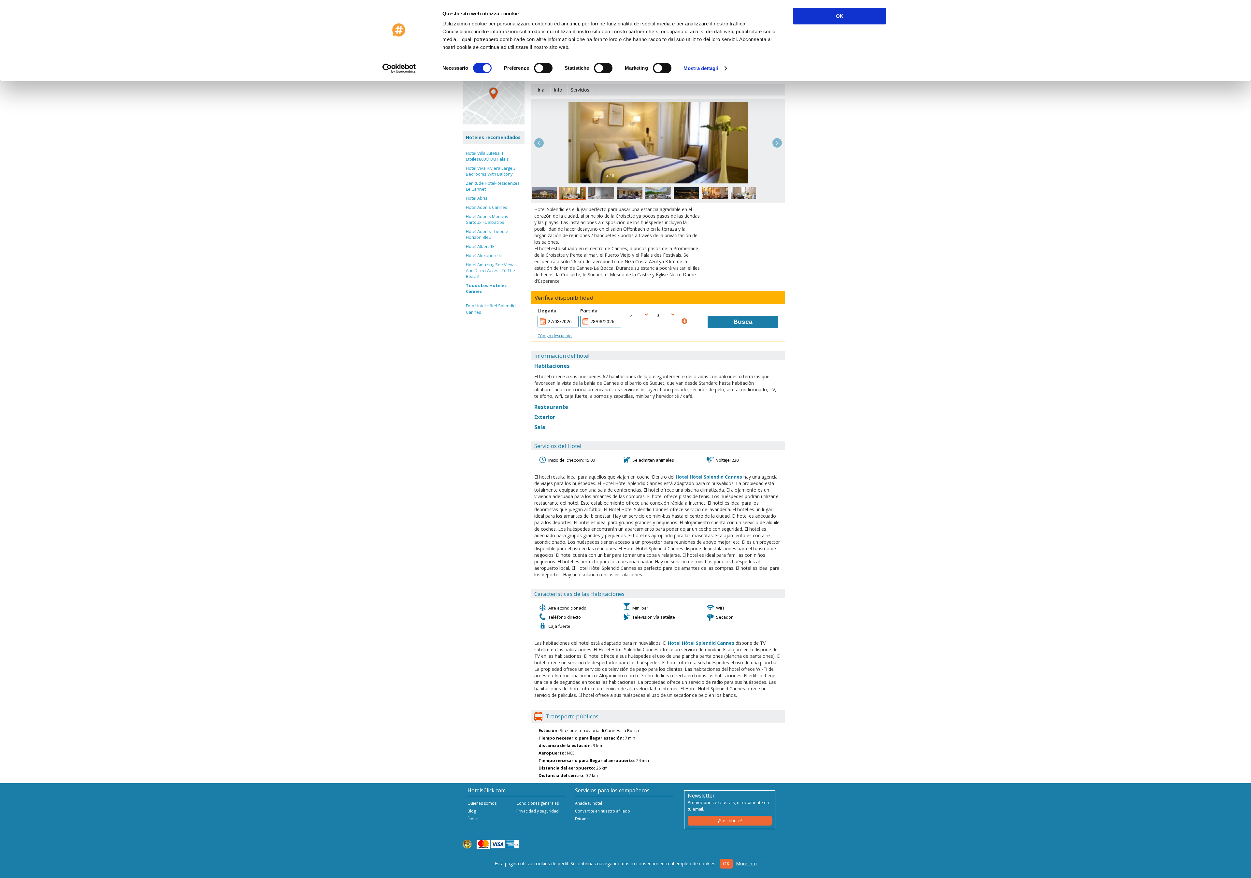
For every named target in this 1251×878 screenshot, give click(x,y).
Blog (471, 811)
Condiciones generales (537, 803)
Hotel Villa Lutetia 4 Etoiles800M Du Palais (487, 156)
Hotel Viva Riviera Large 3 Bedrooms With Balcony (491, 171)
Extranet (582, 819)
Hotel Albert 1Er (481, 246)
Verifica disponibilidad (564, 298)
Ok (726, 863)
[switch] (543, 68)
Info (558, 90)
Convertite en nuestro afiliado (602, 811)
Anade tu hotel (588, 803)
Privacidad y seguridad (537, 811)
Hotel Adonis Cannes (486, 207)
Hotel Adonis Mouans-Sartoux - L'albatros (488, 219)
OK (839, 16)
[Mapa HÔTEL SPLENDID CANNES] (494, 93)
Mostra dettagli (700, 68)
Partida (588, 311)
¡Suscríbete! (730, 820)
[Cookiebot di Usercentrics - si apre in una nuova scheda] (399, 68)
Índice (473, 819)
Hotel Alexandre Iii (484, 255)
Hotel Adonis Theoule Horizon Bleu (487, 234)
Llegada (547, 311)
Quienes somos (481, 803)
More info (746, 863)
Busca (743, 321)
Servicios (580, 90)
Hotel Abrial (477, 198)
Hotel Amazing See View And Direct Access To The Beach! (490, 270)
